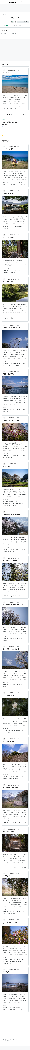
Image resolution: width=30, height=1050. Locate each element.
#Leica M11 (6, 106)
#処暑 (10, 108)
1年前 (18, 70)
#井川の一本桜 (12, 505)
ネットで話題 (13, 25)
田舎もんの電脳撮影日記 (11, 70)
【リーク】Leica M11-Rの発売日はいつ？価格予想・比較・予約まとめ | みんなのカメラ (10, 122)
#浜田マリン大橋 (17, 184)
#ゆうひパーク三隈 (7, 184)
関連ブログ (22, 25)
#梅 (4, 913)
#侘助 (10, 963)
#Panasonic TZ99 (10, 913)
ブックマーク (5, 119)
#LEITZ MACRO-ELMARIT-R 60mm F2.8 (13, 961)
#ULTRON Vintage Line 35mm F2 (11, 270)
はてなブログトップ (6, 1040)
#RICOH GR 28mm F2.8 (16, 182)
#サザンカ (11, 778)
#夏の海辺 (5, 108)
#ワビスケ (5, 963)
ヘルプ (13, 1039)
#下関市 (23, 363)
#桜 (18, 505)
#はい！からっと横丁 (8, 457)
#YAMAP (25, 184)
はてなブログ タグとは (6, 1039)
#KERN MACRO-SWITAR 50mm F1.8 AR (13, 730)
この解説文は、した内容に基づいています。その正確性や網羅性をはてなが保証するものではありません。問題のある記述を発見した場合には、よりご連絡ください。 (9, 33)
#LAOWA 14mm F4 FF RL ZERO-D (11, 501)
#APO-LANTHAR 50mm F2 (16, 106)
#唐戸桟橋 (5, 411)
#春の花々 (23, 596)
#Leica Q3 (5, 228)
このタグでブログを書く (23, 21)
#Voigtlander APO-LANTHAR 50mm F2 (13, 503)
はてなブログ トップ (7, 14)
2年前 (18, 969)
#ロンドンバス (11, 365)
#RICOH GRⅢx (6, 732)
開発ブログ (18, 1039)
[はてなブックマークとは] (11, 114)
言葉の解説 (5, 25)
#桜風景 (5, 551)
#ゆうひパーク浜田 (7, 1009)
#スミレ (17, 778)
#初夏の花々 (6, 272)
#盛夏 (14, 108)
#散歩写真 (12, 272)
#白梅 (22, 911)
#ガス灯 (5, 365)
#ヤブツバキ (11, 551)
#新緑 (11, 319)
